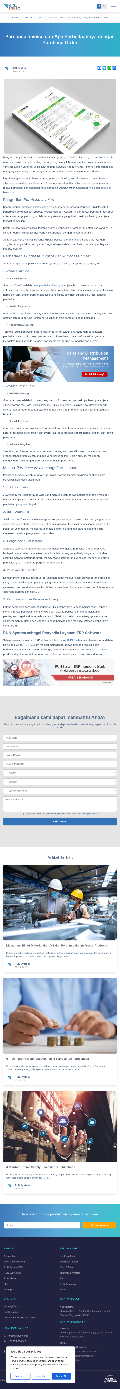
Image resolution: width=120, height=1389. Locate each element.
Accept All (61, 1376)
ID (99, 6)
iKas (6, 1283)
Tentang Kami (67, 1256)
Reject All (41, 1376)
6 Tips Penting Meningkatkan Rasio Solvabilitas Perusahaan (47, 1058)
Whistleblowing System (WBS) (20, 1317)
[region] (40, 1364)
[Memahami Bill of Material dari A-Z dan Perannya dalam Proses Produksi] (60, 939)
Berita (63, 1289)
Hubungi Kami (11, 1306)
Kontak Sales (11, 1311)
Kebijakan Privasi (91, 814)
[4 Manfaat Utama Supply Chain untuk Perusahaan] (60, 1161)
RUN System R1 (12, 1272)
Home (15, 17)
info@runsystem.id (18, 1335)
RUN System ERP (13, 1267)
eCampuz (9, 1289)
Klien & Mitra (66, 1267)
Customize (20, 1376)
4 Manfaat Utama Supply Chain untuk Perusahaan (40, 1167)
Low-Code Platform (14, 1261)
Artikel (28, 17)
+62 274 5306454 (17, 1341)
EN (103, 6)
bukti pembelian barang (46, 285)
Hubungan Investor (70, 1272)
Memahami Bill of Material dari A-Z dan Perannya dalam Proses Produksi (56, 945)
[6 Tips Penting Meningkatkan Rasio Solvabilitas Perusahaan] (60, 1052)
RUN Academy (68, 1283)
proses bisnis (105, 157)
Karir (62, 1278)
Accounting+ (11, 1256)
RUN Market (10, 1278)
